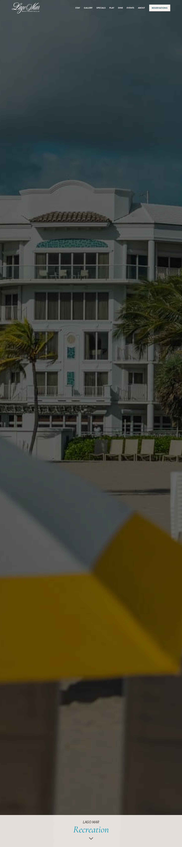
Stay (77, 7)
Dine (120, 7)
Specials (101, 7)
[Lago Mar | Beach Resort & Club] (26, 8)
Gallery (88, 7)
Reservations (160, 8)
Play (111, 7)
